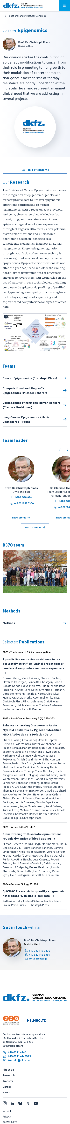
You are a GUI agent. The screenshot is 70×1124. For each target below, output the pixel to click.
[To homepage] (22, 5)
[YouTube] (36, 1103)
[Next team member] (67, 449)
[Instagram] (5, 1103)
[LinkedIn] (12, 1103)
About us (8, 1070)
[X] (28, 1103)
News (6, 1092)
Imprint (7, 1111)
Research (9, 1075)
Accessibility (10, 1122)
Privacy (7, 1116)
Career (7, 1087)
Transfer (8, 1081)
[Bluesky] (20, 1103)
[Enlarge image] (35, 332)
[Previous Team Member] (59, 449)
